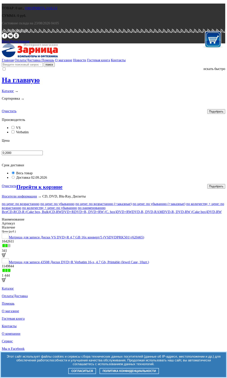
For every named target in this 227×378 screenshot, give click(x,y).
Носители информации (19, 196)
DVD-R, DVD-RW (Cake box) (184, 212)
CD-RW (56, 212)
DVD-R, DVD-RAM (147, 212)
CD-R (11, 212)
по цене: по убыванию (57, 204)
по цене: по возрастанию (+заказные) (103, 204)
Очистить (9, 111)
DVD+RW (124, 212)
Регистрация (19, 41)
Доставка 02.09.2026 (31, 177)
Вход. (6, 41)
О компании (11, 333)
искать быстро (214, 69)
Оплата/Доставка (28, 60)
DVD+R (68, 212)
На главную (21, 80)
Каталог (8, 91)
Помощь (47, 60)
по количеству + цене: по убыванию (49, 208)
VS (18, 128)
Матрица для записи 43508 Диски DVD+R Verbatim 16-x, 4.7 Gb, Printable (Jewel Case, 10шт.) (79, 262)
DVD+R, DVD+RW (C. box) (95, 212)
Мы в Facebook (13, 349)
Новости (79, 60)
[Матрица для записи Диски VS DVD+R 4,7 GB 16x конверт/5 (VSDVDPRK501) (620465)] (5, 237)
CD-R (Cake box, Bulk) (33, 212)
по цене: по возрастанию (20, 204)
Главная (8, 60)
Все (4, 212)
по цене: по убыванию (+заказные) (159, 204)
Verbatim (22, 132)
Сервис (7, 341)
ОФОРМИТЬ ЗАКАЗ (41, 8)
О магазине (63, 60)
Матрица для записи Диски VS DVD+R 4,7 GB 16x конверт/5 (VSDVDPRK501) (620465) (76, 237)
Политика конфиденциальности (129, 371)
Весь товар (24, 173)
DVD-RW (214, 212)
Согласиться (82, 371)
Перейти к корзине (39, 187)
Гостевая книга (98, 60)
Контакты (118, 60)
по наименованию (92, 208)
